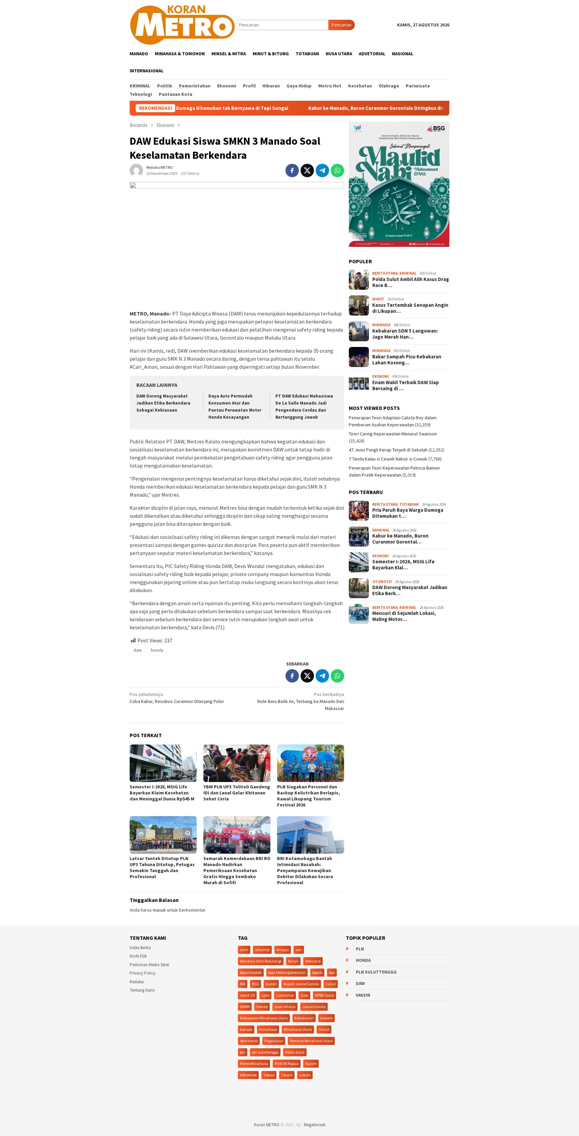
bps (332, 972)
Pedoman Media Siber (149, 965)
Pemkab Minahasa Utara (311, 1040)
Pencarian (341, 25)
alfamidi (262, 949)
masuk (159, 910)
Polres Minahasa (254, 1063)
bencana (313, 961)
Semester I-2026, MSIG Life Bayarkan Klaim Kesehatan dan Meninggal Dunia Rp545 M (162, 793)
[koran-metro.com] (182, 24)
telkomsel (248, 1074)
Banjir (293, 961)
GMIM (245, 1006)
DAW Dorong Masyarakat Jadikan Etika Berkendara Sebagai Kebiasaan (163, 403)
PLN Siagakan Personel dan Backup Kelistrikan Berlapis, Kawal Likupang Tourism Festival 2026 (308, 796)
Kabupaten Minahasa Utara (264, 1017)
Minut (378, 299)
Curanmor (285, 995)
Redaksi (137, 982)
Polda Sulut (295, 1052)
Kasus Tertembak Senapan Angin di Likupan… (410, 308)
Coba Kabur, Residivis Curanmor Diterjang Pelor (177, 697)
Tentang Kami (142, 990)
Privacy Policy (142, 973)
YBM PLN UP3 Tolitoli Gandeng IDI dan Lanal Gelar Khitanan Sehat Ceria (236, 793)
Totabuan (409, 504)
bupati (271, 983)
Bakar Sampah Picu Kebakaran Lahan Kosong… (406, 360)
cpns (265, 995)
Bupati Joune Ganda (301, 983)
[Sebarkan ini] (292, 170)
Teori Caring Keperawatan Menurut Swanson (393, 434)
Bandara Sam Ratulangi (260, 961)
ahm (244, 949)
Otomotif (382, 581)
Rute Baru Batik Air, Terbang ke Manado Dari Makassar (300, 701)
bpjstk (317, 972)
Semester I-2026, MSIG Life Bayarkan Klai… (403, 565)
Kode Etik (138, 956)
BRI (242, 983)
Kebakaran (304, 1017)
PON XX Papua (287, 1063)
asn (299, 949)
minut (324, 1029)
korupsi (246, 1029)
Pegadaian (273, 1040)
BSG (255, 983)
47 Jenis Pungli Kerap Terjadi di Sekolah (388, 450)
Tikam (287, 1074)
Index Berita (140, 947)
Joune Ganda (314, 1006)
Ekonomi (380, 376)
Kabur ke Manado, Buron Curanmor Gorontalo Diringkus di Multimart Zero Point (360, 108)
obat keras (249, 1040)
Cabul (331, 983)
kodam (326, 1017)
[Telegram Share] (322, 170)
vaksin (305, 1074)
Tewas (268, 1074)
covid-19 (247, 995)
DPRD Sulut (324, 995)
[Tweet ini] (307, 170)
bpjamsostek (251, 972)
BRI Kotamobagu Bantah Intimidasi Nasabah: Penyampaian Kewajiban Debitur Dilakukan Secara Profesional (305, 870)
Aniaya (282, 949)
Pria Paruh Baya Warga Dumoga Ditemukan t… (407, 513)
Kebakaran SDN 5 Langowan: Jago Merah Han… (405, 334)
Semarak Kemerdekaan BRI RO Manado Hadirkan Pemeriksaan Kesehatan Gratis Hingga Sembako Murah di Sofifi (236, 870)
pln (242, 1052)
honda (157, 650)
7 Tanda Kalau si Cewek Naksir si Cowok (388, 459)
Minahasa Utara (298, 1029)
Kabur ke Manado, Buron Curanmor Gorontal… (400, 539)
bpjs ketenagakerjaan (287, 972)
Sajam (311, 1063)
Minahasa (381, 325)
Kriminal (407, 273)
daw (137, 650)
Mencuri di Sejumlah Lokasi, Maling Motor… (404, 617)
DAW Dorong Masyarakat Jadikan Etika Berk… (409, 591)
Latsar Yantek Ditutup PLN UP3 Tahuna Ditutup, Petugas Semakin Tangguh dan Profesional (162, 867)
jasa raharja (285, 1006)
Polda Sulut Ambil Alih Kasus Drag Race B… (410, 283)
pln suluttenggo (265, 1052)
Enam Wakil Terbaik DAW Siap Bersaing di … (405, 386)
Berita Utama (385, 273)
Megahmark (314, 1125)
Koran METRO (266, 1125)
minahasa (268, 1029)
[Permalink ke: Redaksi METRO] (136, 170)
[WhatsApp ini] (337, 170)
